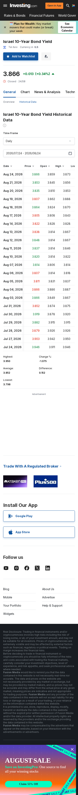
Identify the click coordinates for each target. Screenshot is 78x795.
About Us (48, 589)
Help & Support (52, 605)
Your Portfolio (12, 605)
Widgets (8, 613)
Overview (9, 101)
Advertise (48, 597)
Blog (6, 589)
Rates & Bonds (14, 15)
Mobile (7, 597)
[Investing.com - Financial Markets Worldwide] (23, 5)
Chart (25, 92)
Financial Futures (41, 15)
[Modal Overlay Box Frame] (38, 770)
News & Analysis (47, 92)
